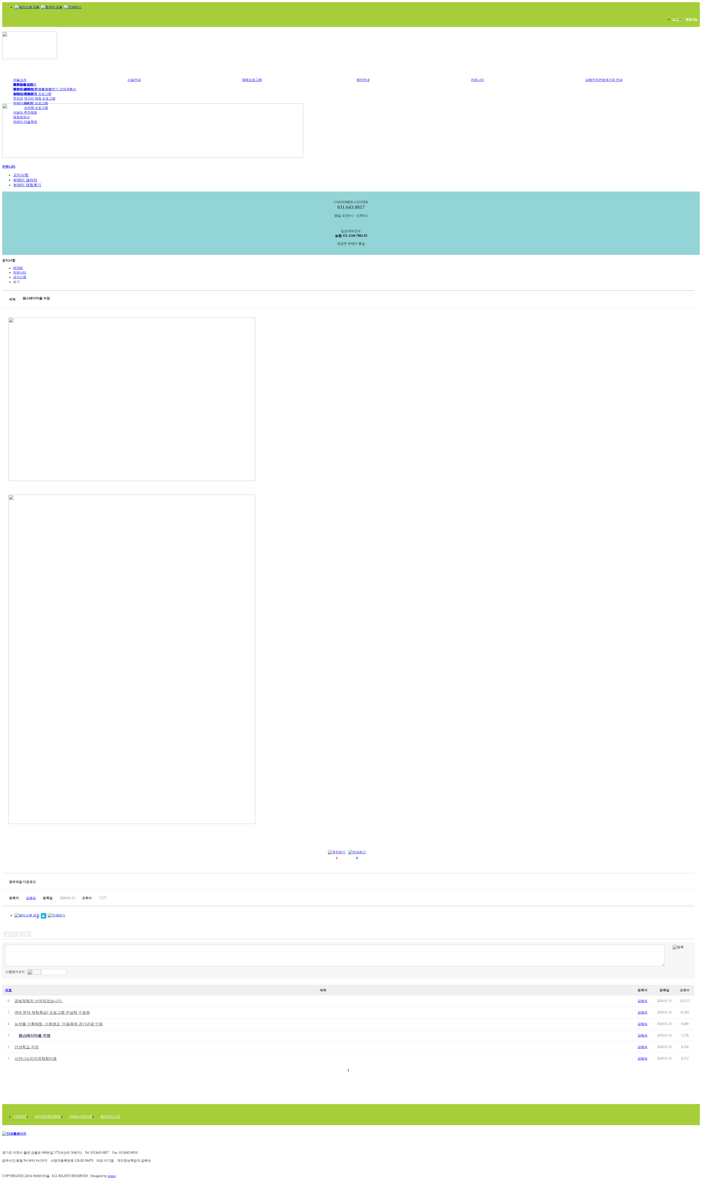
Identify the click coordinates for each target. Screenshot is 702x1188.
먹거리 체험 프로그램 (39, 98)
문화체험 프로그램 (37, 94)
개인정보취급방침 (48, 1116)
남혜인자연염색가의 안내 (603, 80)
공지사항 (21, 175)
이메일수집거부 (80, 1116)
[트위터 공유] (52, 7)
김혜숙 (642, 1001)
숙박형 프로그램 (36, 108)
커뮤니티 (477, 80)
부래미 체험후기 (25, 94)
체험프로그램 (252, 80)
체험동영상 (21, 117)
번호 (8, 990)
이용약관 (19, 1116)
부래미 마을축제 (25, 122)
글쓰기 (11, 934)
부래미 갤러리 (25, 180)
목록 (25, 934)
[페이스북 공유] (27, 7)
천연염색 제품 (23, 84)
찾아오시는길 (110, 1116)
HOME (18, 268)
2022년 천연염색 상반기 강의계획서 (50, 89)
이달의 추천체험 (25, 112)
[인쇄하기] (72, 7)
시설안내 (134, 80)
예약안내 (363, 80)
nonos (112, 1176)
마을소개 (19, 80)
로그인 (676, 19)
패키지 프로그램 (36, 103)
